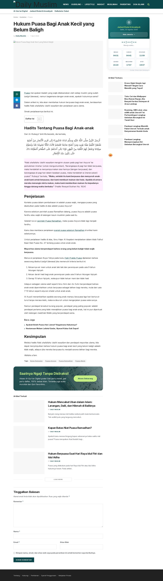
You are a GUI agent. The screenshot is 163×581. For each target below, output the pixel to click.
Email (16, 542)
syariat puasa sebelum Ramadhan (69, 230)
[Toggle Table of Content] (38, 119)
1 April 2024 (34, 36)
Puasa (30, 17)
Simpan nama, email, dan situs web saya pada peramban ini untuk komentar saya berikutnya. (56, 553)
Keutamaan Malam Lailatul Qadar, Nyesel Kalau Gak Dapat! (52, 328)
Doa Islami (138, 4)
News (66, 4)
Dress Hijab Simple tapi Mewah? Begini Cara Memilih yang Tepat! (135, 85)
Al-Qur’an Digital (20, 11)
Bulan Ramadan (36, 361)
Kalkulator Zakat (62, 11)
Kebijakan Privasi (65, 575)
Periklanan (35, 575)
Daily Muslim (21, 36)
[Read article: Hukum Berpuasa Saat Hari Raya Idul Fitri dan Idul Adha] (29, 463)
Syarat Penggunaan (48, 575)
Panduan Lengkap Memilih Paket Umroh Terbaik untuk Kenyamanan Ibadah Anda (136, 128)
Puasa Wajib (80, 361)
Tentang (16, 575)
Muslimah (112, 4)
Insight (101, 4)
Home (15, 17)
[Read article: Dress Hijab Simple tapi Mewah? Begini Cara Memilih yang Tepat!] (115, 87)
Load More (58, 479)
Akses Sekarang (85, 378)
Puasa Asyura (50, 361)
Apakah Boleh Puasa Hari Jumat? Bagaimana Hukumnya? (51, 325)
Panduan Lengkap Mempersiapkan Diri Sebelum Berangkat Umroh (136, 142)
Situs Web (64, 542)
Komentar (18, 501)
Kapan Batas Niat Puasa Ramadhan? (70, 427)
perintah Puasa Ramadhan (49, 221)
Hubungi (25, 575)
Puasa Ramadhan (66, 361)
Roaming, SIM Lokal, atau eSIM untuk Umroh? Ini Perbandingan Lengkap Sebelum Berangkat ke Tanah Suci (135, 115)
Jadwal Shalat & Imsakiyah (41, 11)
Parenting (125, 4)
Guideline (76, 4)
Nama (16, 531)
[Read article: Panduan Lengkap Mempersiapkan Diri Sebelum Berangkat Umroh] (115, 143)
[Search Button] (148, 4)
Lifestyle (90, 4)
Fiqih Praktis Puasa (73, 258)
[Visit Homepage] (35, 4)
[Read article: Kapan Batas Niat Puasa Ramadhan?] (29, 437)
